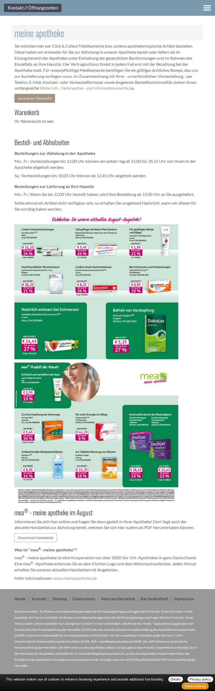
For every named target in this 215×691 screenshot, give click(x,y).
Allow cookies (195, 686)
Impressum (184, 598)
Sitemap (59, 598)
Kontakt (39, 598)
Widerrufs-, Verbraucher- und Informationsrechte (84, 87)
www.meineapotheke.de (75, 578)
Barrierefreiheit (154, 598)
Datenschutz (83, 598)
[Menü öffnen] (207, 8)
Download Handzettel (35, 537)
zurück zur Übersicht (35, 98)
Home (19, 598)
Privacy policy (200, 679)
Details (175, 679)
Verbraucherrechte (118, 598)
